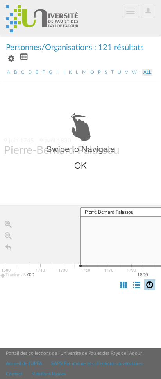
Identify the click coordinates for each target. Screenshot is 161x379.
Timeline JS (15, 275)
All (147, 72)
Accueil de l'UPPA (24, 363)
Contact (14, 374)
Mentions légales (48, 374)
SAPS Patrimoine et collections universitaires (97, 363)
